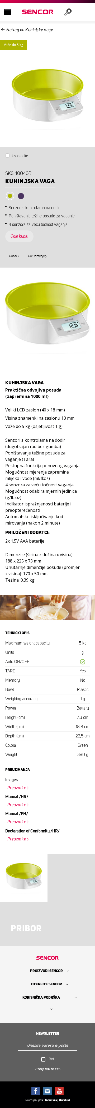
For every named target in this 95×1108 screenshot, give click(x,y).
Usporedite (20, 156)
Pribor (13, 256)
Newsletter (47, 1034)
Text (51, 1058)
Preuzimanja (36, 256)
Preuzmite (16, 788)
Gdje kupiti (19, 236)
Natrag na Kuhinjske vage (29, 30)
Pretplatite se (46, 1069)
